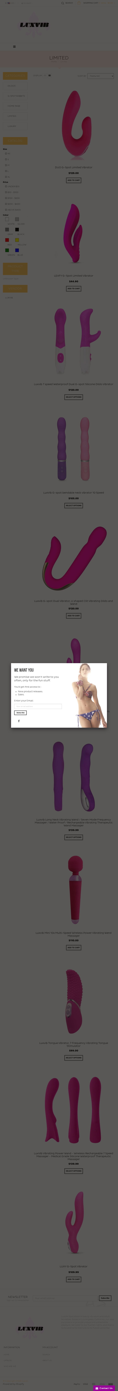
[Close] (107, 663)
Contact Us (105, 1388)
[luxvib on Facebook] (19, 721)
